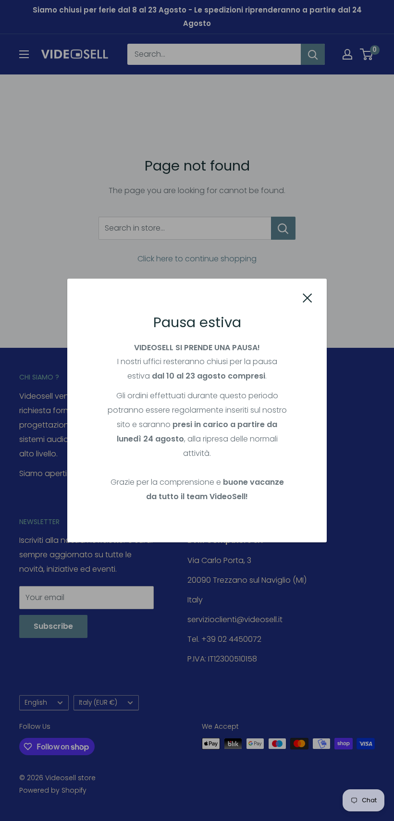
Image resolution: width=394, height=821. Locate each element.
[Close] (307, 297)
